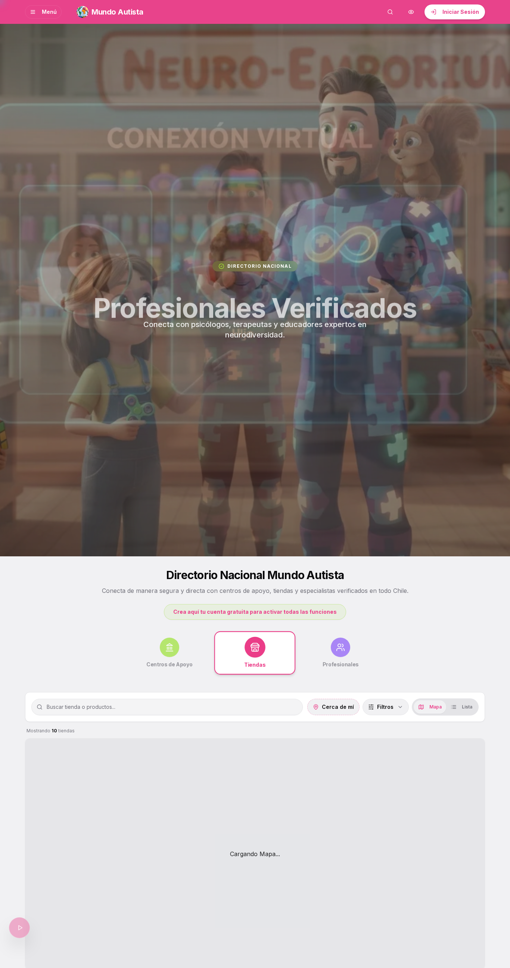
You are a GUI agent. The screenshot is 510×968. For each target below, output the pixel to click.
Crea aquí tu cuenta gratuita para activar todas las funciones (255, 612)
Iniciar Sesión (460, 12)
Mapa (435, 707)
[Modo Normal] (411, 11)
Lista (467, 707)
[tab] (169, 653)
